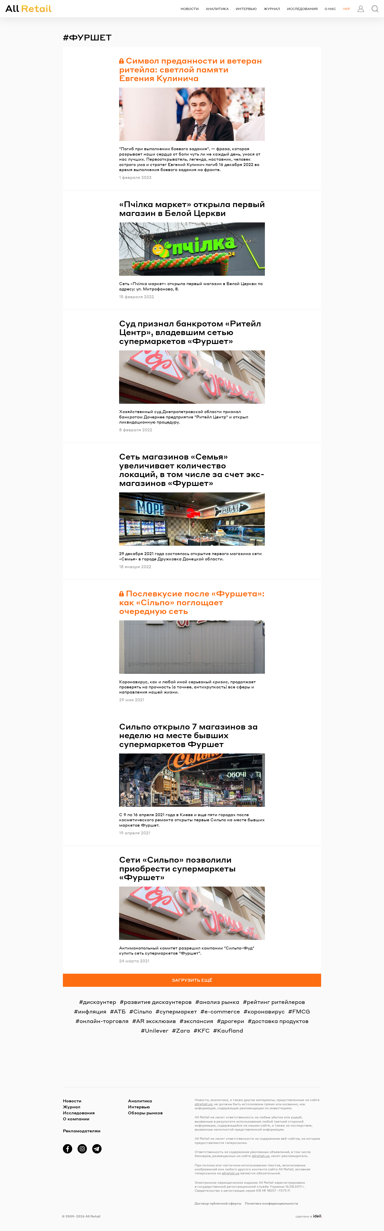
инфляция (92, 1011)
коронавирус (266, 1011)
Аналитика (217, 9)
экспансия (198, 1020)
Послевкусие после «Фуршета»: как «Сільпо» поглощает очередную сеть (192, 602)
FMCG (301, 1011)
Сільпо (142, 1011)
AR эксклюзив (156, 1020)
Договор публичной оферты (218, 1203)
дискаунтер (99, 1001)
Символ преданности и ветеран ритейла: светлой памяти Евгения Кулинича (190, 69)
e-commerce (222, 1011)
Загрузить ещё (192, 980)
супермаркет (178, 1011)
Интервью (246, 9)
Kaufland (230, 1030)
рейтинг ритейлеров (276, 1001)
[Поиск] (375, 8)
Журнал (272, 9)
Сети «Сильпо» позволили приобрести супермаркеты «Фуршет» (177, 868)
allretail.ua (203, 1104)
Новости (190, 9)
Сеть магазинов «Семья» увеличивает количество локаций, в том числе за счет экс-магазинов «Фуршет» (191, 469)
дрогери (232, 1020)
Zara (183, 1030)
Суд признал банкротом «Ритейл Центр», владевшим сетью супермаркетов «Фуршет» (190, 332)
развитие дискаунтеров (158, 1001)
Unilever (156, 1030)
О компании (76, 1118)
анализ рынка (219, 1001)
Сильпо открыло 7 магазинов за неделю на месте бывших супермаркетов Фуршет (188, 735)
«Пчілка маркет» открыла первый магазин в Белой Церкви (192, 208)
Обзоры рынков (145, 1112)
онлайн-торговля (104, 1020)
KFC (204, 1030)
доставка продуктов (280, 1020)
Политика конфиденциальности (271, 1203)
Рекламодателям (81, 1130)
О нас (330, 9)
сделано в (308, 1216)
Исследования (302, 9)
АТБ (120, 1011)
